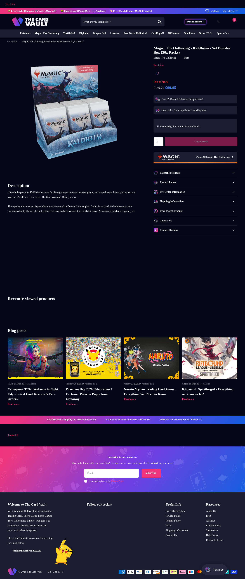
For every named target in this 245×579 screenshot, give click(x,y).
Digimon (84, 33)
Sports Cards (224, 33)
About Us (211, 511)
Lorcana (114, 33)
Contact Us (171, 535)
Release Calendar (214, 540)
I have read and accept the (106, 481)
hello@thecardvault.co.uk (27, 550)
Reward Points (173, 516)
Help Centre (212, 535)
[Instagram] (88, 513)
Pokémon (25, 33)
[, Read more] (216, 22)
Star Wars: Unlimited (135, 33)
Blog (208, 516)
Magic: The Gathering (47, 33)
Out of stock (201, 141)
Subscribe (151, 473)
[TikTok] (103, 513)
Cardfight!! (157, 33)
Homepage (12, 41)
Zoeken (159, 21)
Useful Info (173, 504)
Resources (213, 504)
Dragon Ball (99, 33)
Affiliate (210, 520)
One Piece (189, 33)
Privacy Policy (213, 525)
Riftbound (174, 33)
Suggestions (212, 530)
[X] (96, 513)
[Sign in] (225, 22)
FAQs (168, 525)
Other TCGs (205, 33)
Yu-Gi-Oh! (69, 33)
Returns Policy (173, 520)
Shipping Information (177, 530)
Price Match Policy (175, 511)
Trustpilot (10, 4)
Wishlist (215, 11)
